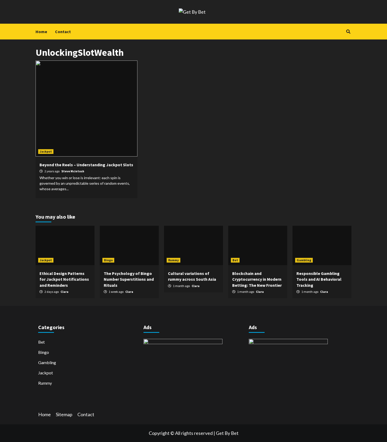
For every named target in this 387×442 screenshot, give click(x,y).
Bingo (108, 260)
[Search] (348, 32)
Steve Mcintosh (72, 171)
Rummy (173, 260)
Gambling (304, 260)
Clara (64, 292)
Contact (63, 31)
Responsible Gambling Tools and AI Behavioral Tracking (318, 279)
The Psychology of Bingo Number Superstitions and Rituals (129, 279)
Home (41, 31)
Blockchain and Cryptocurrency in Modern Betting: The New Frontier (257, 279)
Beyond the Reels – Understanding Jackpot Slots (86, 164)
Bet (235, 260)
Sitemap (64, 414)
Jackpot (46, 151)
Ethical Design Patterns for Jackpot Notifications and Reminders (64, 279)
